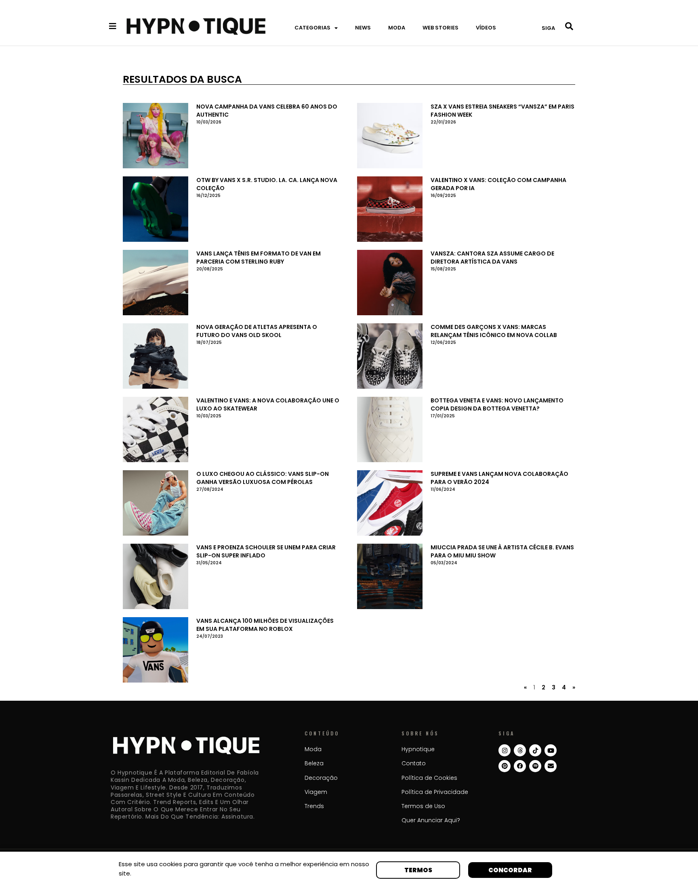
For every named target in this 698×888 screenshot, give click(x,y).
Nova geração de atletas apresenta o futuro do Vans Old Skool (256, 331)
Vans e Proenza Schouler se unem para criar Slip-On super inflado (266, 551)
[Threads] (520, 750)
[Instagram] (504, 750)
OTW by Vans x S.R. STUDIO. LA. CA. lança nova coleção (266, 184)
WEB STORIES (440, 27)
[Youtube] (551, 750)
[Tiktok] (535, 750)
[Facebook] (520, 766)
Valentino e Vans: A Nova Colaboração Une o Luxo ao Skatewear (267, 404)
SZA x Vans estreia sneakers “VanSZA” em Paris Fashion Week (502, 111)
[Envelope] (551, 766)
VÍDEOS (486, 27)
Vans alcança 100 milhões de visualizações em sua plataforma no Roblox (265, 625)
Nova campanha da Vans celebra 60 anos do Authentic (266, 111)
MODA (396, 27)
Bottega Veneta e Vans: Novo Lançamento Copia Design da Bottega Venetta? (497, 404)
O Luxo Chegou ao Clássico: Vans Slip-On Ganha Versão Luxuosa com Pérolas (262, 478)
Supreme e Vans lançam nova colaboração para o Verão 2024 (499, 478)
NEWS (363, 27)
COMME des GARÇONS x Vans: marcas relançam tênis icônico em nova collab (494, 331)
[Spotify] (535, 766)
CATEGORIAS (312, 27)
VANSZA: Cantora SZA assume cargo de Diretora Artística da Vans (492, 257)
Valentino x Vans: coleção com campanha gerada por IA (498, 184)
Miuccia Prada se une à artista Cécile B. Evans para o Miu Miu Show (502, 551)
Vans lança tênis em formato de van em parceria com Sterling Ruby (258, 257)
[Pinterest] (504, 766)
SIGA (548, 28)
